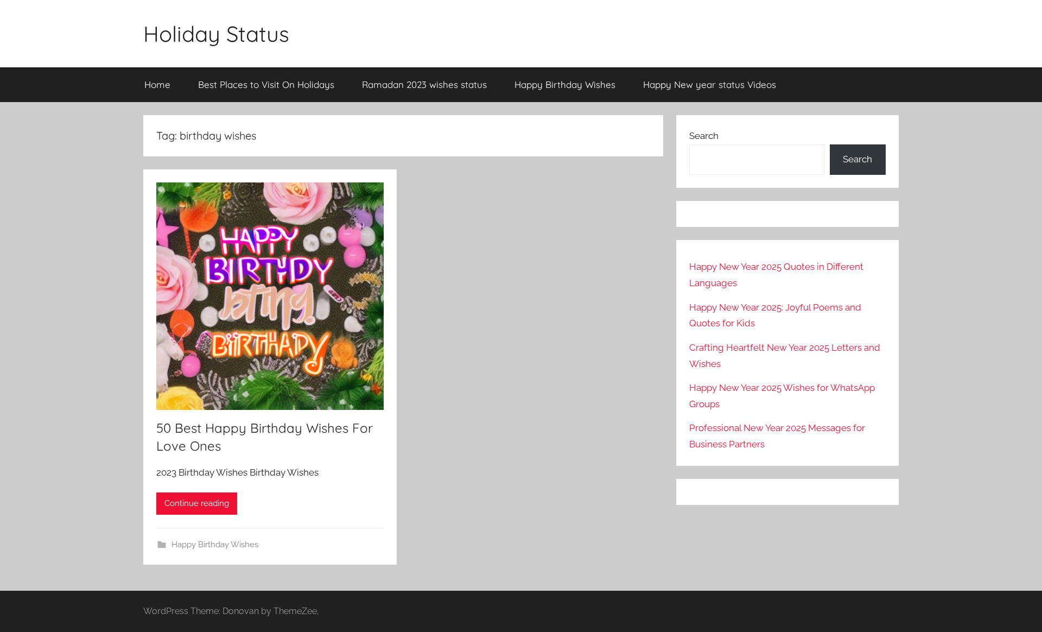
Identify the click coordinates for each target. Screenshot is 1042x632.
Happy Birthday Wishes (564, 84)
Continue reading (196, 503)
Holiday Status (216, 33)
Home (157, 84)
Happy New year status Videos (709, 84)
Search (704, 135)
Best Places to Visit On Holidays (266, 84)
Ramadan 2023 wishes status (424, 84)
